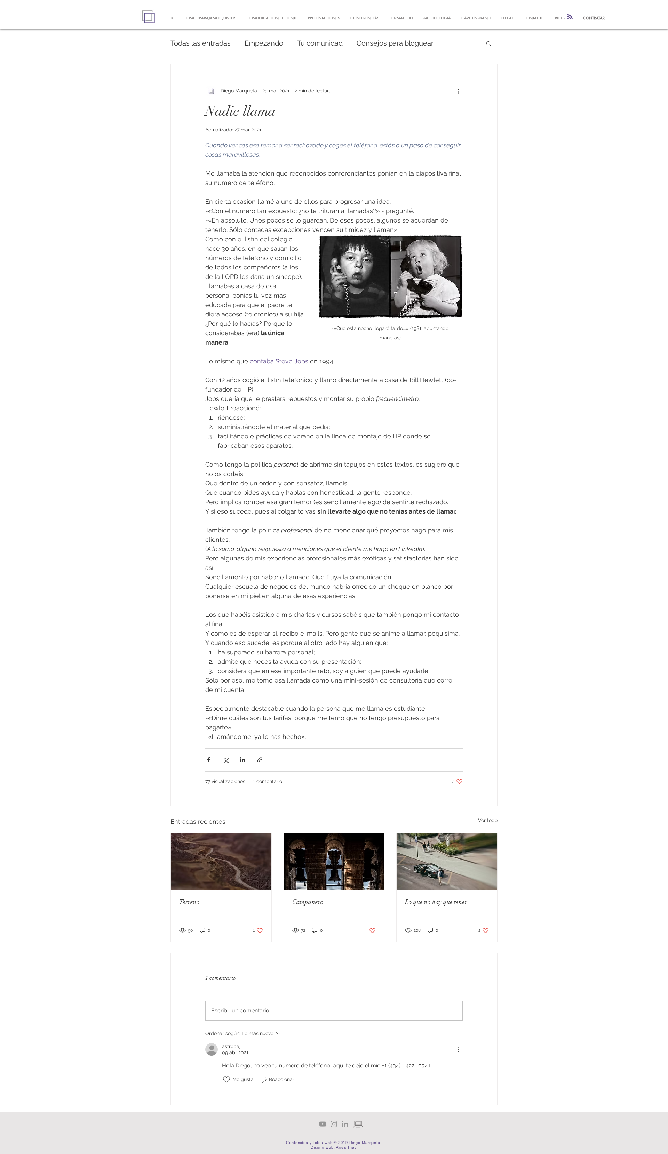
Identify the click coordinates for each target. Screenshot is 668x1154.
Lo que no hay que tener (436, 902)
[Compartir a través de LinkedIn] (242, 760)
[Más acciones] (458, 91)
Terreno (189, 902)
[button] (488, 43)
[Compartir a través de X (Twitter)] (225, 760)
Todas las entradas (200, 43)
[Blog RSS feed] (570, 17)
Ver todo (488, 820)
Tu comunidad (320, 43)
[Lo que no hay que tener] (447, 861)
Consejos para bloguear (395, 43)
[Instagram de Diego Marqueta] (333, 1124)
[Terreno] (221, 861)
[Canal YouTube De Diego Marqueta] (322, 1124)
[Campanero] (334, 861)
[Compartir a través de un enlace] (259, 760)
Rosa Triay (346, 1147)
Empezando (264, 43)
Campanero (308, 902)
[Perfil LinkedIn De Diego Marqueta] (345, 1124)
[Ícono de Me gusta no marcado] (226, 1079)
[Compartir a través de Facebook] (208, 760)
